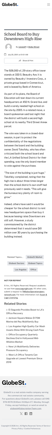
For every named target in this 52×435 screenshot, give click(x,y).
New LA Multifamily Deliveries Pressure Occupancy (23, 348)
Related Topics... (15, 257)
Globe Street (33, 47)
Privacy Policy (17, 429)
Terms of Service (43, 426)
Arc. (17, 426)
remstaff (22, 47)
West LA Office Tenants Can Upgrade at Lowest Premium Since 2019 (24, 358)
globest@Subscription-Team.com (25, 408)
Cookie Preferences (32, 429)
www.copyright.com (24, 289)
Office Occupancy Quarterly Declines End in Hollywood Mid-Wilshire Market (22, 338)
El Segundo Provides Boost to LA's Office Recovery (25, 311)
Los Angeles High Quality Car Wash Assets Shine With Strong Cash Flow (25, 328)
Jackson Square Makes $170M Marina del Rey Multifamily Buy (23, 320)
